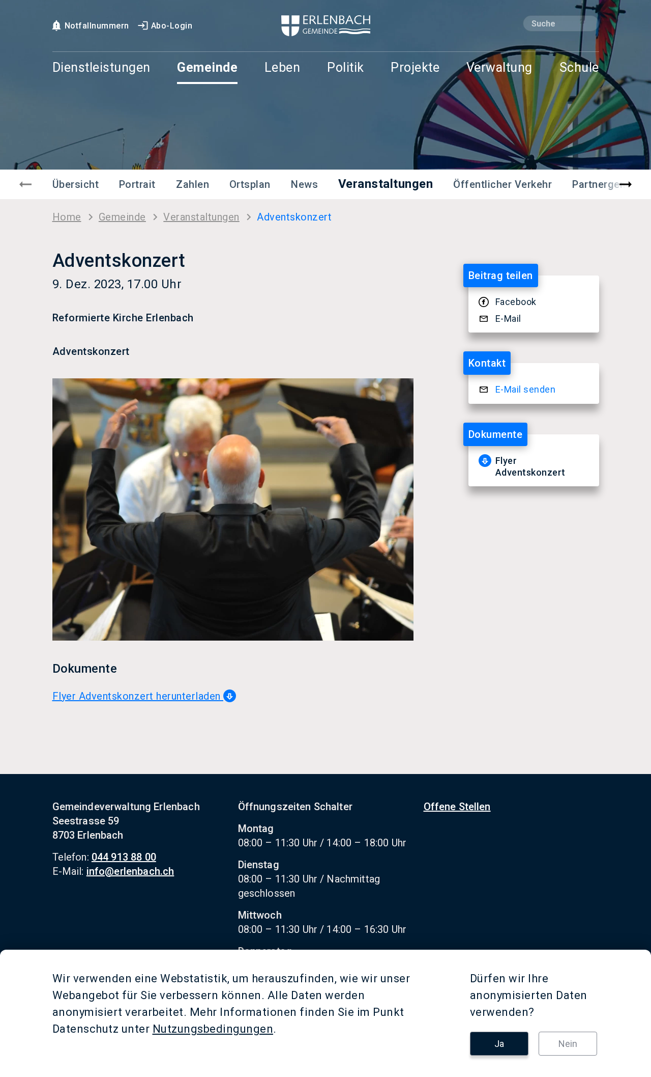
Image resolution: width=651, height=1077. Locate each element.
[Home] (325, 25)
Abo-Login (172, 26)
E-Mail (508, 318)
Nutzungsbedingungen (213, 1029)
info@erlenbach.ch (130, 871)
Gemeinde (207, 68)
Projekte (415, 68)
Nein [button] (567, 1043)
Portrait (137, 184)
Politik (345, 68)
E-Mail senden (525, 389)
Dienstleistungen (101, 68)
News (304, 184)
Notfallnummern (97, 26)
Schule (579, 68)
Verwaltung (499, 68)
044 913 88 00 (124, 857)
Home (66, 217)
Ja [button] (499, 1043)
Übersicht (75, 184)
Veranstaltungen (385, 184)
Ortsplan (250, 184)
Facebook (516, 301)
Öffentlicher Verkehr (502, 184)
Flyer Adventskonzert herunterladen (138, 696)
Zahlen (192, 184)
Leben (282, 68)
